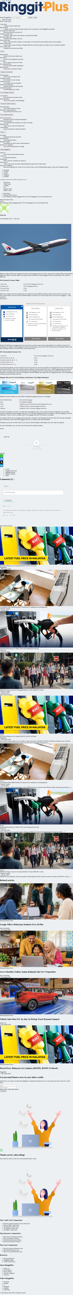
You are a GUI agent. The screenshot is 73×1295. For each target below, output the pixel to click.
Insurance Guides (5, 141)
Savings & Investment (6, 72)
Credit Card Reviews (9, 1261)
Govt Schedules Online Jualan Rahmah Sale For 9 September (28, 972)
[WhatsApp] (36, 455)
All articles (3, 135)
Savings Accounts (5, 78)
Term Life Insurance (5, 118)
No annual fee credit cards (7, 30)
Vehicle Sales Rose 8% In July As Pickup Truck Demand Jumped (29, 1019)
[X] (36, 462)
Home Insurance (4, 99)
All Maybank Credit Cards (11, 1227)
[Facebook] (36, 459)
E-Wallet (6, 185)
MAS (7, 475)
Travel (2, 201)
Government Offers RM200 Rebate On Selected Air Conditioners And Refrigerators (23, 607)
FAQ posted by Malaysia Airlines (33, 425)
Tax (5, 187)
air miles (15, 422)
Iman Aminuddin (5, 928)
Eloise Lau (3, 650)
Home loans (3, 57)
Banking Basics (4, 138)
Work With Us (8, 1270)
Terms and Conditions (6, 165)
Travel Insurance (4, 107)
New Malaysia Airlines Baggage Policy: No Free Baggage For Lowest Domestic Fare (28, 196)
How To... (3, 132)
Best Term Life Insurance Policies (13, 1237)
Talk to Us (6, 1268)
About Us (3, 152)
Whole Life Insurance (6, 121)
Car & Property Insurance (7, 92)
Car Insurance (4, 95)
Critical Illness (4, 127)
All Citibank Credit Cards (11, 1228)
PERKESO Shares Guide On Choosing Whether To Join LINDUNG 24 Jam (21, 690)
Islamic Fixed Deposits (6, 84)
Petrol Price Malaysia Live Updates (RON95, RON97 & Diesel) (18, 566)
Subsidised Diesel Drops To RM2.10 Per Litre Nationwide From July (19, 648)
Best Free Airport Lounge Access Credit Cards (17, 1223)
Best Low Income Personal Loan (13, 1251)
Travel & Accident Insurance (8, 103)
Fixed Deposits (4, 75)
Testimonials (3, 159)
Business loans (4, 67)
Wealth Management (6, 88)
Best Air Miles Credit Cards (11, 1225)
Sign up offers (4, 27)
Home (1, 21)
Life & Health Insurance (7, 114)
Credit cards (3, 24)
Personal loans (4, 54)
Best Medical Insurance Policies (12, 1240)
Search (30, 17)
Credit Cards (7, 21)
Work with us (4, 162)
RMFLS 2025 (7, 190)
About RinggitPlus (5, 149)
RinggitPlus (3, 567)
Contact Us (3, 156)
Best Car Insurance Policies (11, 1238)
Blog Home (7, 182)
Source (2, 428)
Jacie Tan (3, 215)
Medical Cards (4, 124)
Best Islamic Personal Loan (11, 1250)
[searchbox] (19, 17)
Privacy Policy (8, 1271)
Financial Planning (9, 1258)
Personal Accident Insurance (8, 110)
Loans (2, 51)
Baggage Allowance (11, 471)
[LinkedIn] (36, 465)
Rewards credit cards (6, 37)
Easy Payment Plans (5, 64)
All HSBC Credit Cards (10, 1230)
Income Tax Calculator (6, 145)
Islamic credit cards (5, 43)
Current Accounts (5, 81)
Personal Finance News (10, 195)
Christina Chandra (5, 609)
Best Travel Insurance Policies (12, 1241)
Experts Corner (8, 189)
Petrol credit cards (5, 40)
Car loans (2, 61)
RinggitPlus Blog (8, 1260)
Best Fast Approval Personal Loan (13, 1248)
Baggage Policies (10, 472)
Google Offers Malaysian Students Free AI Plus (21, 924)
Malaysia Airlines (10, 474)
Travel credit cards (5, 46)
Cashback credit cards (6, 34)
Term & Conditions (9, 1273)
